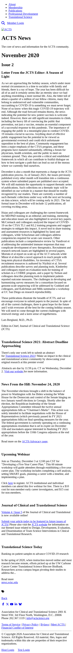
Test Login (24, 649)
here (10, 483)
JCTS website (39, 524)
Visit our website (14, 371)
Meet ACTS (58, 624)
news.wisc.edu (9, 582)
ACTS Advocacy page (34, 441)
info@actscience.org (37, 618)
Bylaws (45, 624)
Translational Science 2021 (20, 355)
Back (4, 598)
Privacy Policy (30, 624)
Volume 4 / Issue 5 (11, 512)
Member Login (15, 23)
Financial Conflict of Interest (17, 627)
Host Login (7, 649)
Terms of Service (10, 624)
